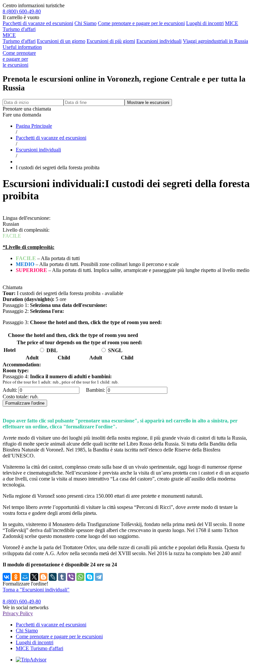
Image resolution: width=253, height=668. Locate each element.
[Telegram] (99, 577)
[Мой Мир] (25, 577)
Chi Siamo (85, 23)
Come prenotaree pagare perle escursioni (19, 59)
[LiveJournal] (53, 577)
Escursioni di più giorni (111, 41)
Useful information (22, 47)
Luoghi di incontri (205, 23)
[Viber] (71, 577)
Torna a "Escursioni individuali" (36, 589)
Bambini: (95, 390)
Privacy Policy (18, 613)
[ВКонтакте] (7, 577)
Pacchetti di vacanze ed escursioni (38, 23)
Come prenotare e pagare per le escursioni (141, 23)
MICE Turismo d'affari (19, 38)
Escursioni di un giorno (61, 41)
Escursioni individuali (159, 41)
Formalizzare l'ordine (24, 403)
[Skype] (90, 577)
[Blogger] (43, 577)
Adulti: (10, 390)
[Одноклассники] (16, 577)
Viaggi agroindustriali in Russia (215, 41)
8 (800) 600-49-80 (22, 11)
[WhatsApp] (80, 577)
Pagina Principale (34, 126)
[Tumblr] (62, 577)
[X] (34, 577)
